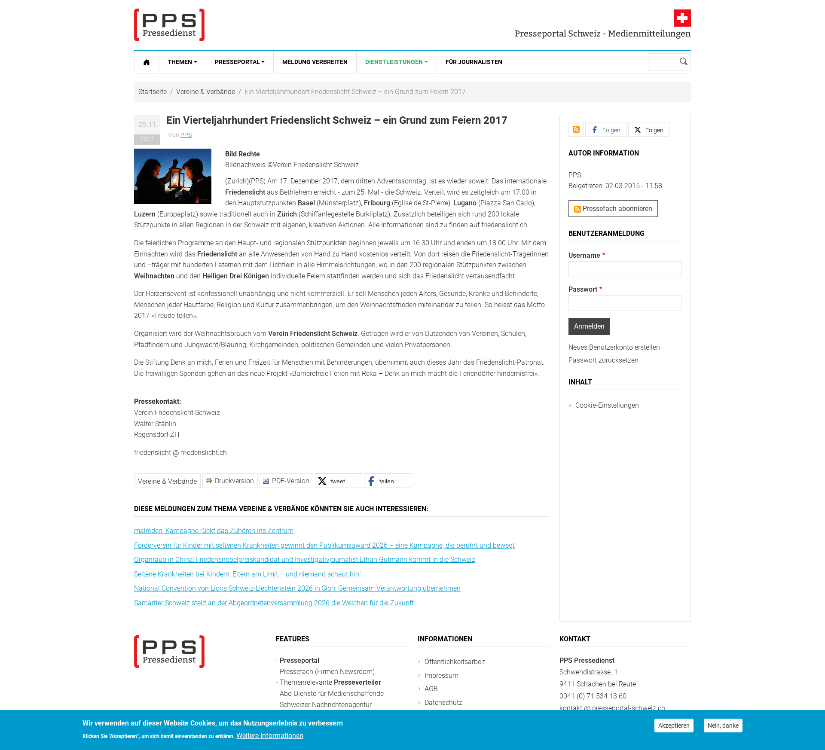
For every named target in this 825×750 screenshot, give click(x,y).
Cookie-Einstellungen (607, 405)
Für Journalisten (474, 61)
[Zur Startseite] (146, 62)
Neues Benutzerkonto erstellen (614, 347)
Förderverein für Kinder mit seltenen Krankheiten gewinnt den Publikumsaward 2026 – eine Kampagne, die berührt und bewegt (324, 545)
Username (584, 255)
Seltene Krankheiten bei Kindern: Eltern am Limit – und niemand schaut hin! (247, 574)
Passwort (582, 289)
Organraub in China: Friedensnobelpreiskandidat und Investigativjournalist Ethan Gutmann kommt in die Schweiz (304, 559)
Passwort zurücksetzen (603, 360)
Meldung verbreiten (315, 61)
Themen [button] (180, 61)
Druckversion (234, 481)
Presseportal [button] (237, 61)
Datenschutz (443, 702)
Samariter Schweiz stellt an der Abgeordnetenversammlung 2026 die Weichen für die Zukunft (274, 603)
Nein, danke (723, 725)
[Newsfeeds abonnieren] (576, 129)
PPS (186, 134)
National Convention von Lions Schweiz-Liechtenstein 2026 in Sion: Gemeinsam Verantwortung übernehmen (297, 588)
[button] (172, 176)
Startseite (152, 92)
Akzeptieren (674, 725)
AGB (431, 689)
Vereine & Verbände (205, 92)
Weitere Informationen (269, 736)
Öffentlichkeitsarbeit (455, 662)
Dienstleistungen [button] (394, 61)
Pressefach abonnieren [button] (616, 208)
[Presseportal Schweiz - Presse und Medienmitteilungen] (169, 25)
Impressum (441, 675)
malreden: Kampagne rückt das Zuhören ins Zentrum (213, 531)
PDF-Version (290, 481)
